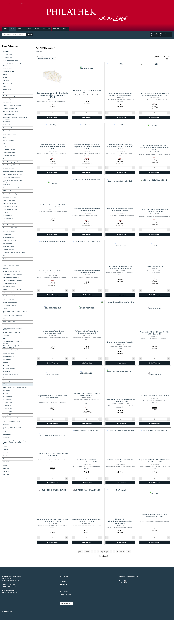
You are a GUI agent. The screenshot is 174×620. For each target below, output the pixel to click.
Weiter (122, 551)
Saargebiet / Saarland (9, 155)
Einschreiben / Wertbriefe (10, 228)
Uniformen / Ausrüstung (9, 283)
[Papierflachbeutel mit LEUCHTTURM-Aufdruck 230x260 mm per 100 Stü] (52, 502)
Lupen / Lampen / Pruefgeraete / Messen (15, 387)
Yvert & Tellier (7, 89)
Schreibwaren (7, 384)
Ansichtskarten (7, 121)
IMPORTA (6, 474)
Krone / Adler (6, 212)
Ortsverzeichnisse (8, 131)
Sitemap (62, 598)
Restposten (6, 365)
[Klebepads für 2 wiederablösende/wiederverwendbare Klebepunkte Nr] (120, 502)
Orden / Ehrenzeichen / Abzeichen (12, 280)
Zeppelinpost (6, 184)
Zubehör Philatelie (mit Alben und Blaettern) (12, 342)
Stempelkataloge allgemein (10, 162)
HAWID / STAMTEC (8, 71)
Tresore (5, 446)
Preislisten (6, 459)
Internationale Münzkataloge (11, 277)
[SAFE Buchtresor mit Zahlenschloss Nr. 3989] (154, 381)
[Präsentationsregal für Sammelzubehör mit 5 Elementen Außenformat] (86, 502)
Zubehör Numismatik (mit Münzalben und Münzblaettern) (13, 346)
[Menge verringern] (38, 112)
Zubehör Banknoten (8, 356)
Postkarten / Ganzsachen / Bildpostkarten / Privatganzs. (15, 118)
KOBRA (5, 74)
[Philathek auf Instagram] (120, 582)
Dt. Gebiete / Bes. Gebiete (10, 149)
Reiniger (5, 452)
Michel (5, 77)
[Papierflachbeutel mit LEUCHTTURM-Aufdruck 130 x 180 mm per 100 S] (154, 443)
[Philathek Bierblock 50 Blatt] (154, 252)
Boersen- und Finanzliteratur (11, 374)
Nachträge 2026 (7, 54)
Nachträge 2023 (7, 412)
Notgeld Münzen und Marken (11, 271)
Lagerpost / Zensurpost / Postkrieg (13, 171)
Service (5, 378)
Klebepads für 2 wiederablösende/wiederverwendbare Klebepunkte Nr (120, 521)
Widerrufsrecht (64, 591)
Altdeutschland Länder (9, 203)
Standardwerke (7, 243)
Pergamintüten (7, 437)
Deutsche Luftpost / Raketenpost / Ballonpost (12, 181)
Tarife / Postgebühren (9, 114)
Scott (4, 86)
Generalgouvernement (9, 152)
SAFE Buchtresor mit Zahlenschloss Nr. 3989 (154, 396)
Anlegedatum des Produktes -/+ (46, 58)
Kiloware (5, 449)
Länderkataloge (7, 99)
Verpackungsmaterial (9, 381)
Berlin (4, 137)
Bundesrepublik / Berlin (9, 134)
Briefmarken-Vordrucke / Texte (11, 418)
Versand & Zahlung (65, 594)
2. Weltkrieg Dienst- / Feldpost (11, 177)
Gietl (4, 259)
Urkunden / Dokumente (9, 293)
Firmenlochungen (8, 218)
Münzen (5, 465)
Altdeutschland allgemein (10, 200)
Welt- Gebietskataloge (9, 96)
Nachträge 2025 (7, 57)
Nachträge (6, 393)
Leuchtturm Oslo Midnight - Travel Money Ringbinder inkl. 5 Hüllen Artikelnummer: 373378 (87, 147)
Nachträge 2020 (7, 402)
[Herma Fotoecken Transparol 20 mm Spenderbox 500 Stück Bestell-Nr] (120, 252)
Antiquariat (6, 319)
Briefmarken (6, 371)
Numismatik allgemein (9, 237)
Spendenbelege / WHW (9, 296)
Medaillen (5, 268)
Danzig (5, 146)
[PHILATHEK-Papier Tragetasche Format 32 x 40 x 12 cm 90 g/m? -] (86, 380)
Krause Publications (8, 249)
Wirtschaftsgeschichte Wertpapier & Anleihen (13, 328)
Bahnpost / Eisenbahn (9, 231)
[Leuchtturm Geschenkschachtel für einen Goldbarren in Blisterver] (52, 254)
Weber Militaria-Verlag (9, 305)
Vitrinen (5, 338)
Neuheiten (6, 51)
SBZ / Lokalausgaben (9, 140)
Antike (4, 262)
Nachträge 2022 (7, 408)
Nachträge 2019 (7, 399)
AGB (61, 588)
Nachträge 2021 (7, 405)
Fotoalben (6, 335)
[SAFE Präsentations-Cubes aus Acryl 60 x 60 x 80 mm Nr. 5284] (52, 440)
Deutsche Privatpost (8, 124)
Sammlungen (7, 390)
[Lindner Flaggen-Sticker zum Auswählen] (120, 320)
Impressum (63, 581)
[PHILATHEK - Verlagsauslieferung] (87, 15)
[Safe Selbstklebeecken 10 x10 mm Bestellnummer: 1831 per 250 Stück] (120, 76)
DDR (4, 143)
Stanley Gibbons (7, 83)
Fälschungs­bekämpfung (10, 108)
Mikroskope (6, 362)
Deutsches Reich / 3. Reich (10, 209)
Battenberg (6, 255)
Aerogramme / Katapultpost (11, 187)
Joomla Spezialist (167, 611)
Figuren (5, 308)
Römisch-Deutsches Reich (10, 60)
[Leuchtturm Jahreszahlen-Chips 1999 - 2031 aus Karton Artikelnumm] (120, 443)
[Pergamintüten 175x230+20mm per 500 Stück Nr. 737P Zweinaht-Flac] (154, 315)
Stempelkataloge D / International (12, 165)
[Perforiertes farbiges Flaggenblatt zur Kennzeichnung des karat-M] (52, 315)
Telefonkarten (7, 234)
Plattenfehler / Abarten (9, 128)
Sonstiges (6, 424)
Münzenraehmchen (8, 353)
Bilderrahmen (7, 434)
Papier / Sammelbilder (9, 299)
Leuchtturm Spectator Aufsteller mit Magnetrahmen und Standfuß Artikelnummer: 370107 (154, 147)
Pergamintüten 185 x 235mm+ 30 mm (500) (87, 90)
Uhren (4, 431)
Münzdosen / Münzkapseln (10, 350)
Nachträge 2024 (7, 415)
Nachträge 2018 (7, 396)
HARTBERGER (7, 471)
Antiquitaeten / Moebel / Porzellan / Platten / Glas (15, 312)
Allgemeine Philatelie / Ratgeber (12, 105)
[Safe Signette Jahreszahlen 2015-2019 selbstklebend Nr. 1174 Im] (154, 500)
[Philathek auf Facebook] (126, 582)
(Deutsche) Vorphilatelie (10, 197)
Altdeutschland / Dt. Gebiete (11, 265)
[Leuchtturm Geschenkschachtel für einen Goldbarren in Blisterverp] (86, 192)
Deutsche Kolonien (8, 168)
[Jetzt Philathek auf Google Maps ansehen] (171, 3)
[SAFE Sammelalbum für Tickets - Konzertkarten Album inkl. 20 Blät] (86, 443)
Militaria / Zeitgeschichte (10, 302)
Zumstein (5, 92)
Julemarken (6, 221)
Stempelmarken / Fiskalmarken (12, 225)
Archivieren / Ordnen (9, 368)
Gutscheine (6, 456)
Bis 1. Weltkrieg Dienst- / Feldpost (12, 174)
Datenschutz (63, 584)
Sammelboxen (7, 359)
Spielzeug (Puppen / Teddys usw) (12, 315)
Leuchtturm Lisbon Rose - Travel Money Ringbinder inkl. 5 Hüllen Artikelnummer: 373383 (53, 147)
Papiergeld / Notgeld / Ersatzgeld (12, 274)
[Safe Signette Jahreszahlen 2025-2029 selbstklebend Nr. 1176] (52, 190)
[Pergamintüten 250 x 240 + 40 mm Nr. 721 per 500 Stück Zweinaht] (52, 381)
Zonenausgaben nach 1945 (11, 158)
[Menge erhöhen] (66, 112)
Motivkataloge (7, 102)
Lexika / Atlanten (7, 325)
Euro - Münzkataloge (9, 246)
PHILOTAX (6, 80)
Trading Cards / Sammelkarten (11, 421)
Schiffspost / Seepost (9, 191)
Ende (128, 551)
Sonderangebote (8, 68)
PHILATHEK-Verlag (8, 462)
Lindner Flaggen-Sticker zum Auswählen (120, 342)
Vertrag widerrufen (66, 603)
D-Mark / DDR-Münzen (9, 240)
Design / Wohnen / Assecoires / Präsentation (12, 428)
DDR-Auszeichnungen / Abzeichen (13, 289)
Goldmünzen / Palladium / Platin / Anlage (14, 252)
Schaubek (6, 468)
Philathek (6, 611)
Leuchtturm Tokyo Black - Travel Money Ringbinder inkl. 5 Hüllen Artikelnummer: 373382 (120, 147)
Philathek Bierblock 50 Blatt (154, 266)
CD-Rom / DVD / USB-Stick (10, 322)
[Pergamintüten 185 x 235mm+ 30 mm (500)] (86, 75)
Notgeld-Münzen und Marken (11, 332)
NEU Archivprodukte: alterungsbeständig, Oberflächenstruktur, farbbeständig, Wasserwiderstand (14, 442)
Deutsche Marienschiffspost (11, 194)
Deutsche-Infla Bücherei (10, 206)
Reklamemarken (7, 215)
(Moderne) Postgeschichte (10, 111)
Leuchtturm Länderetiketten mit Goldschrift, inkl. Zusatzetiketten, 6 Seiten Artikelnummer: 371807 (52, 95)
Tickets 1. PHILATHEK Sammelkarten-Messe (14, 64)
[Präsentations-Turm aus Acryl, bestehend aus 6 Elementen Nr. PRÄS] (120, 383)
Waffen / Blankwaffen (9, 286)
